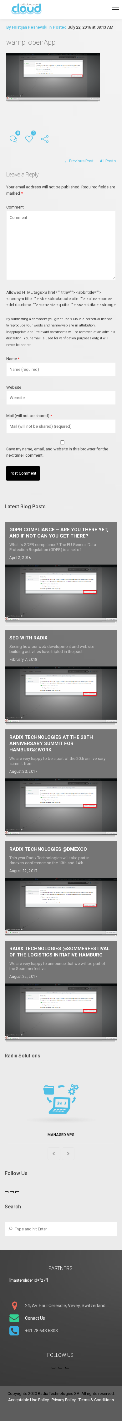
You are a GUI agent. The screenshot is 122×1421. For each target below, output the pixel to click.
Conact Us (35, 1318)
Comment (15, 207)
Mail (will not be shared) (29, 415)
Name (12, 358)
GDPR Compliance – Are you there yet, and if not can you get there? (58, 533)
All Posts (108, 161)
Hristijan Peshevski (29, 27)
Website (13, 387)
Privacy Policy (64, 1399)
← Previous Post (79, 161)
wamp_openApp (30, 42)
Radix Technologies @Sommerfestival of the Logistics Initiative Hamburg (59, 952)
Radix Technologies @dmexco (48, 849)
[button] (115, 8)
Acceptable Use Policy (28, 1399)
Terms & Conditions (96, 1399)
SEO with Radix (28, 638)
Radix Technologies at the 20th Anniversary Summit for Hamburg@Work (51, 743)
